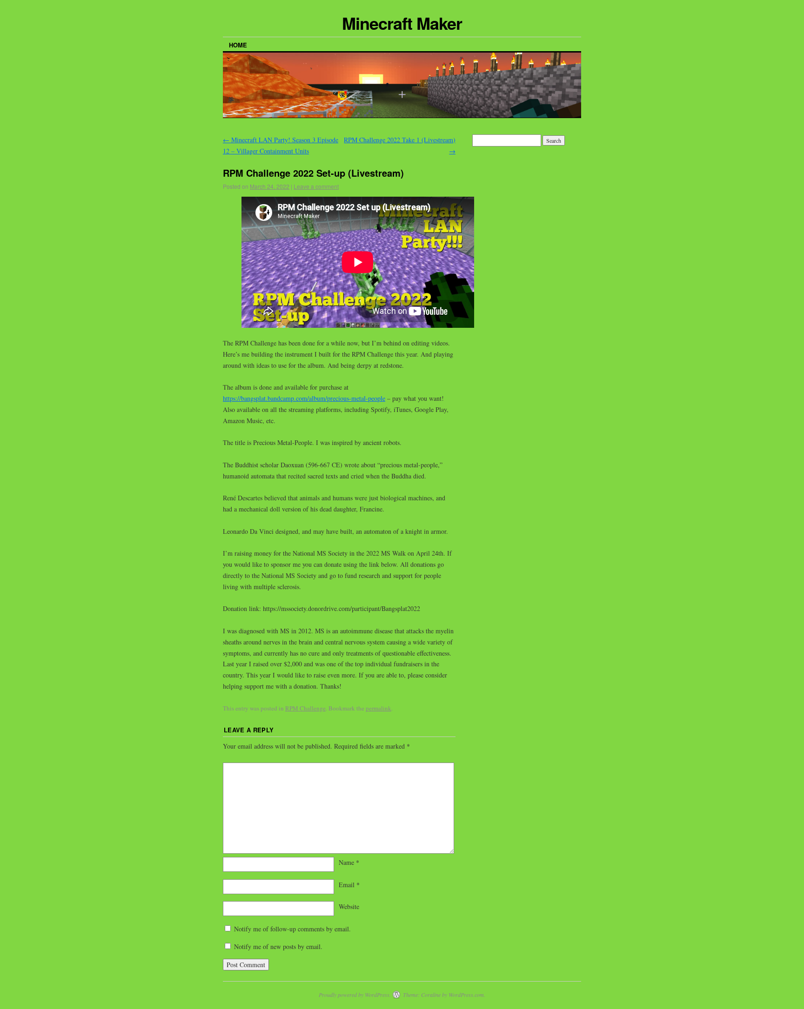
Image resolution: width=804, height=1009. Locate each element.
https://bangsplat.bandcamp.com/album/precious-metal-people (304, 398)
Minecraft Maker (402, 23)
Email (349, 884)
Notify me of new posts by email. (278, 946)
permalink (378, 708)
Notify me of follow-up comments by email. (292, 928)
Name (349, 862)
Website (349, 906)
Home (238, 44)
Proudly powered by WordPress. (355, 994)
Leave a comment (316, 186)
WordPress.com (466, 994)
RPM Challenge (305, 708)
